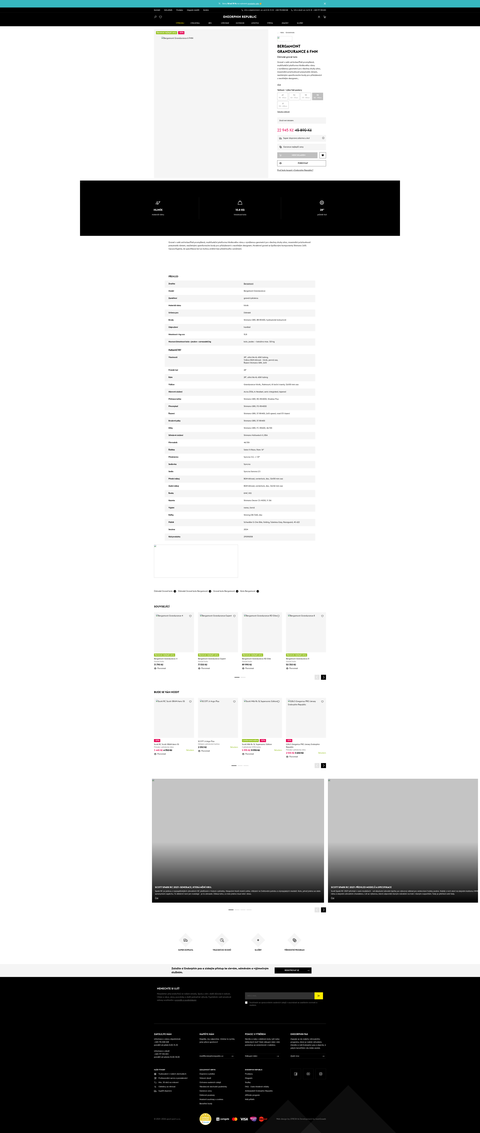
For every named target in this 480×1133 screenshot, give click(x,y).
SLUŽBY (300, 23)
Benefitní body (206, 1104)
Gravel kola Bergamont (224, 591)
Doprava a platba (207, 1074)
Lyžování (225, 23)
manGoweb (320, 1119)
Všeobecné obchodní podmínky (213, 1087)
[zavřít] (325, 3)
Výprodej (180, 23)
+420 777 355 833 (319, 10)
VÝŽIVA (270, 23)
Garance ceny (206, 1091)
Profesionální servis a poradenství (173, 1078)
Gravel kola (290, 32)
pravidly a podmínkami (185, 1000)
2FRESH (293, 1119)
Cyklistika (195, 23)
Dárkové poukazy (207, 1095)
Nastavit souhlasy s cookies (211, 1099)
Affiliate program (252, 1095)
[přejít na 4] (243, 677)
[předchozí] (317, 677)
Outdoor (240, 23)
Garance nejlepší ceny (293, 147)
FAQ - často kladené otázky (257, 1087)
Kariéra (206, 10)
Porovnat (161, 668)
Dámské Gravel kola (163, 591)
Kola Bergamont (248, 591)
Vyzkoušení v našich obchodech (172, 1074)
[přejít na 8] (246, 765)
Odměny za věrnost (166, 1087)
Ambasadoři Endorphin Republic (259, 1091)
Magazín (248, 1078)
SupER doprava (165, 1091)
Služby (248, 1082)
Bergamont (248, 284)
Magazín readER (193, 10)
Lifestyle (255, 23)
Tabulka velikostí (283, 112)
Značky (285, 23)
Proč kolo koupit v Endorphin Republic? (295, 170)
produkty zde (253, 4)
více (279, 85)
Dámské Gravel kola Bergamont (193, 591)
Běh (210, 23)
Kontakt (157, 10)
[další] (323, 677)
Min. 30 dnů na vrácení (168, 1082)
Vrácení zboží (205, 1078)
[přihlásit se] (319, 16)
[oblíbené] (161, 16)
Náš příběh (168, 10)
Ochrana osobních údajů (210, 1082)
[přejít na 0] (237, 677)
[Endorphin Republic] (240, 17)
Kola (282, 32)
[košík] (325, 16)
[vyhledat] (155, 16)
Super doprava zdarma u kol (304, 139)
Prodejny (179, 10)
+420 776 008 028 (281, 10)
